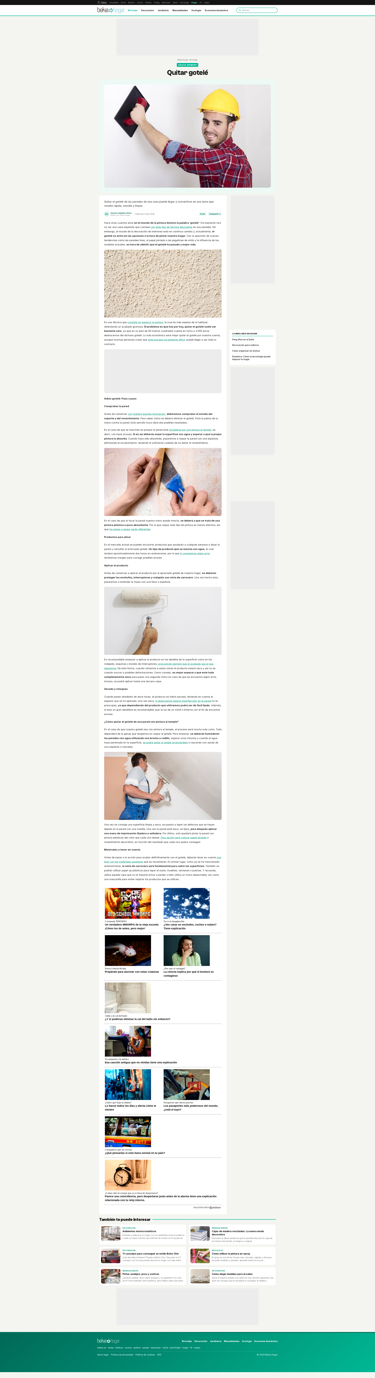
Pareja (157, 2)
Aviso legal (103, 1354)
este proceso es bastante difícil (166, 339)
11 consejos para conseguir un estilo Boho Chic (150, 1253)
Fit (201, 2)
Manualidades (180, 10)
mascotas (156, 1347)
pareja (145, 1347)
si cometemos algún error (195, 553)
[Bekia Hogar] (111, 10)
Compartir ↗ (214, 214)
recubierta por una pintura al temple (190, 429)
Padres (148, 2)
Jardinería (163, 10)
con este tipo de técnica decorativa (171, 227)
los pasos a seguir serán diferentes (129, 529)
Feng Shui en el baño (243, 339)
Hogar (194, 2)
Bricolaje (132, 10)
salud (165, 1347)
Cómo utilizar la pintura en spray (231, 1253)
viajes (197, 1347)
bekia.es (101, 1347)
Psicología (184, 2)
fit (191, 1347)
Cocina (140, 2)
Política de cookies (145, 1354)
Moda (123, 2)
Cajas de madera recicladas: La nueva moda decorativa (238, 1233)
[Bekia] (102, 2)
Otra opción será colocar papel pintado (183, 837)
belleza (119, 1347)
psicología (175, 1347)
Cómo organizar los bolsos (246, 351)
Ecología (196, 10)
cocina (128, 1347)
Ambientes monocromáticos (139, 1231)
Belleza (131, 2)
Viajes (206, 2)
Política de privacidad (122, 1354)
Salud (175, 2)
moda (111, 1347)
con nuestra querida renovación (146, 414)
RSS (159, 1354)
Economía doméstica (216, 10)
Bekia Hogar (183, 60)
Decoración (147, 10)
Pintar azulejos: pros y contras (140, 1274)
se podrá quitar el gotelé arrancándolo (165, 742)
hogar (185, 1347)
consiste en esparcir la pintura (145, 322)
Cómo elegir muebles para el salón (232, 1274)
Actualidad (114, 2)
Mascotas (166, 2)
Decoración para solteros (245, 345)
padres (137, 1347)
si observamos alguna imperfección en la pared (183, 700)
